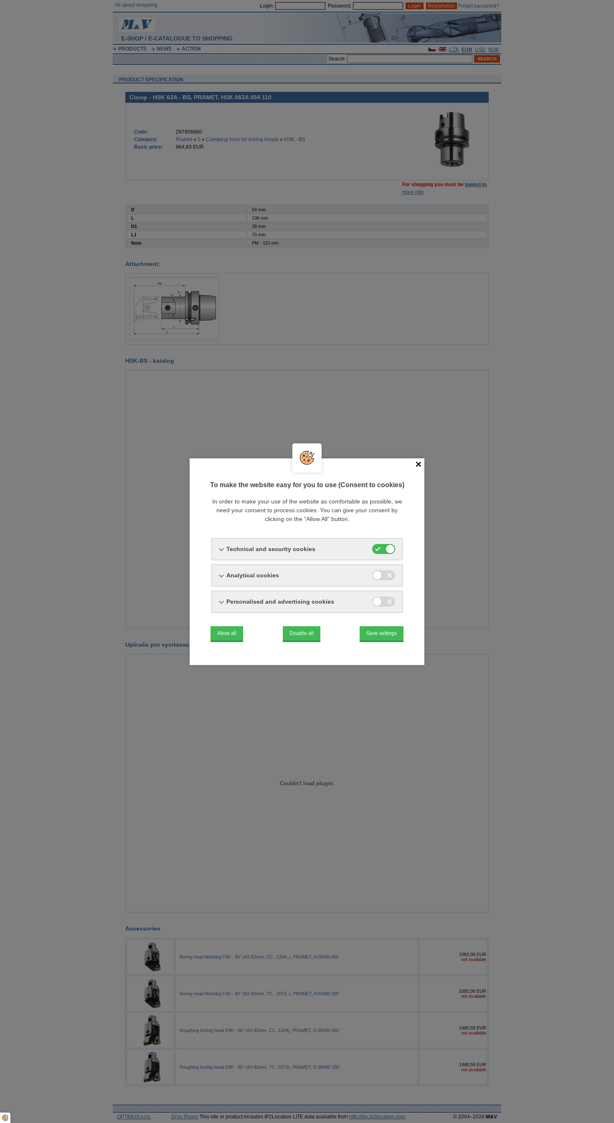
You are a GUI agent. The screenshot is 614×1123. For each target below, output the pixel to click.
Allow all (226, 633)
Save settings (381, 633)
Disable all (301, 633)
